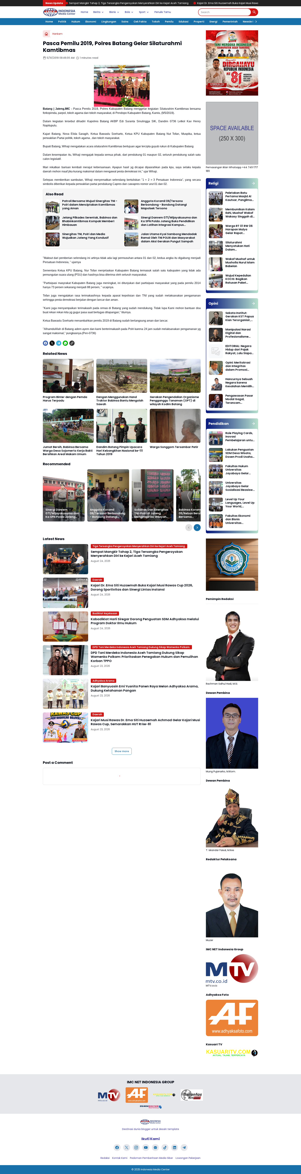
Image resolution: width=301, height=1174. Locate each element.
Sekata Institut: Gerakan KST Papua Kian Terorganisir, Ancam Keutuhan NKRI (239, 316)
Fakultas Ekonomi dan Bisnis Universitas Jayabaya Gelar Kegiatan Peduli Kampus (237, 519)
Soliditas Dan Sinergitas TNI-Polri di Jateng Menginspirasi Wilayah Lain (151, 513)
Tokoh (156, 21)
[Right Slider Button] (254, 21)
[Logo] (150, 1122)
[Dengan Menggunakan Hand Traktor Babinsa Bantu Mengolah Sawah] (121, 376)
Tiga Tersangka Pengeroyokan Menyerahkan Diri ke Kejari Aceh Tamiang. (139, 546)
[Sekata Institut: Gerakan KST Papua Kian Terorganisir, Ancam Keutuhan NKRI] (216, 318)
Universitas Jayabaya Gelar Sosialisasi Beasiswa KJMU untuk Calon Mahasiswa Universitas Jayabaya (240, 486)
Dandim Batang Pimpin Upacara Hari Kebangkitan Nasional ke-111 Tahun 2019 (119, 450)
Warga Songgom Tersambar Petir (174, 447)
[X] (52, 343)
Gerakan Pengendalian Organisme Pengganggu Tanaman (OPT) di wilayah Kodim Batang (174, 400)
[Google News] (155, 1147)
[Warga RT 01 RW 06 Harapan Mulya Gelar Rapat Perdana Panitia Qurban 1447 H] (216, 231)
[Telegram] (58, 343)
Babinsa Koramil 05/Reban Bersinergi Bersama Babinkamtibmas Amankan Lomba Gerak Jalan (195, 513)
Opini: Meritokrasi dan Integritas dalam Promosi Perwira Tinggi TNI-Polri (238, 366)
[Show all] (253, 183)
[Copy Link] (72, 343)
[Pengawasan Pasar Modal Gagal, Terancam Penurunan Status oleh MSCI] (216, 401)
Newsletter (250, 21)
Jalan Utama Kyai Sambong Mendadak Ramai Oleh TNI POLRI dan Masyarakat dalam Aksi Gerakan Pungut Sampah (169, 237)
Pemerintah (230, 21)
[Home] (46, 33)
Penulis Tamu (163, 12)
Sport (142, 12)
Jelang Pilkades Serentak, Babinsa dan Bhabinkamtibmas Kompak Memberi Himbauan (89, 221)
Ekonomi (90, 21)
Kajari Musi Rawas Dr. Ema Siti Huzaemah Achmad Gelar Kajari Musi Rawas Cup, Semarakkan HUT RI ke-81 (145, 722)
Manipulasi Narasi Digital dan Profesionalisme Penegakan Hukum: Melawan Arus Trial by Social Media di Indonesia (239, 333)
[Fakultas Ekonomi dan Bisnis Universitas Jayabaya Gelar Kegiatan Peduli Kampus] (216, 521)
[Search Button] (254, 12)
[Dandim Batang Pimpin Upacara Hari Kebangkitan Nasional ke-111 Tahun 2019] (121, 426)
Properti (199, 21)
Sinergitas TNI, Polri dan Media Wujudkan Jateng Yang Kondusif (85, 236)
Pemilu (169, 21)
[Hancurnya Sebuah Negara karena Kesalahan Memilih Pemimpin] (216, 384)
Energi (213, 21)
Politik (62, 21)
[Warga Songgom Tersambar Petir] (175, 426)
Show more (122, 751)
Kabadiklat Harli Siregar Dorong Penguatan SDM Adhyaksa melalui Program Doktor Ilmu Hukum (145, 621)
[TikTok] (164, 1147)
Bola (127, 12)
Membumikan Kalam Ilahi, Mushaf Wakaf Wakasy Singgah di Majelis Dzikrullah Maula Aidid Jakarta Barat (240, 213)
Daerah (97, 580)
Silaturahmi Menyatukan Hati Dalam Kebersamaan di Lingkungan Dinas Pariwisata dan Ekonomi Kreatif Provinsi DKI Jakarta (239, 246)
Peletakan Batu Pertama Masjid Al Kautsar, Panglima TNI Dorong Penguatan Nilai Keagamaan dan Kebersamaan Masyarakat (238, 196)
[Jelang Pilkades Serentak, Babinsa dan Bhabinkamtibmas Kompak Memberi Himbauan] (53, 223)
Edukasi (183, 21)
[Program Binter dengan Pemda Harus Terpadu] (68, 376)
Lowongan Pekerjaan (188, 1158)
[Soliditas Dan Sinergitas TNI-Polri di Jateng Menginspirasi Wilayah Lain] (152, 495)
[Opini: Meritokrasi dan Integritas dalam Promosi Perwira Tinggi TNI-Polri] (216, 368)
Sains (124, 21)
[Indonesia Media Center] (59, 12)
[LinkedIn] (174, 1147)
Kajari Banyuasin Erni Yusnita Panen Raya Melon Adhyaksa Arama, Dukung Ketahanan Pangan (145, 688)
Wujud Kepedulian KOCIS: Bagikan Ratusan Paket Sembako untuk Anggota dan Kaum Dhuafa (239, 279)
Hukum (75, 21)
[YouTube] (145, 1147)
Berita (96, 12)
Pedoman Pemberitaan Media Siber (151, 1158)
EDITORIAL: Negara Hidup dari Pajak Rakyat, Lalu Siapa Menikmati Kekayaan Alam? (238, 349)
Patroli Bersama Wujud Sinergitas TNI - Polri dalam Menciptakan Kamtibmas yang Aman (89, 204)
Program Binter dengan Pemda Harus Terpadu (65, 399)
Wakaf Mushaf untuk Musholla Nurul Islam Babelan (240, 262)
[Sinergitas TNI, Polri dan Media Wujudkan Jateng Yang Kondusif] (53, 239)
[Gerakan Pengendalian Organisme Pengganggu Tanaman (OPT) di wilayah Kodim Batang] (175, 376)
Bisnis (112, 12)
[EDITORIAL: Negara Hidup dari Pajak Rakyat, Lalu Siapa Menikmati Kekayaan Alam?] (216, 351)
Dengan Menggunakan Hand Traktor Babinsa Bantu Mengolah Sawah (119, 400)
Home (84, 12)
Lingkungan (108, 21)
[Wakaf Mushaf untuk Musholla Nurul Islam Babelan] (216, 264)
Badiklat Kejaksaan (104, 613)
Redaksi (105, 1158)
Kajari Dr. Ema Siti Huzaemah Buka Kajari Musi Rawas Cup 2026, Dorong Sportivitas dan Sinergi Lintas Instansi (192, 3)
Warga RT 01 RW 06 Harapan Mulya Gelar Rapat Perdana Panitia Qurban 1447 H (239, 229)
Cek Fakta (140, 21)
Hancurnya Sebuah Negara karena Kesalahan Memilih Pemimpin (239, 382)
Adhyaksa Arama (103, 680)
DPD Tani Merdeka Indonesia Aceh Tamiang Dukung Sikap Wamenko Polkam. (141, 647)
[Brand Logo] (109, 1095)
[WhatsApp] (65, 343)
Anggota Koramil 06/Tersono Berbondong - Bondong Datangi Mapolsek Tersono (164, 204)
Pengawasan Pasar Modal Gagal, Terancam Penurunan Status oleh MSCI (239, 399)
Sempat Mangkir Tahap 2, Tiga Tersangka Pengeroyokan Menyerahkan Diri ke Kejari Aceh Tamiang (137, 554)
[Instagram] (136, 1147)
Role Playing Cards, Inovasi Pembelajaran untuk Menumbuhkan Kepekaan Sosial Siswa (239, 436)
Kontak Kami (119, 1158)
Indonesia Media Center (155, 1169)
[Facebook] (45, 343)
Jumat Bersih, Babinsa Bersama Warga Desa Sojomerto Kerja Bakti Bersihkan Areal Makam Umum (67, 450)
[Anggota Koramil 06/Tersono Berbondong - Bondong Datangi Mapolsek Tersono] (131, 206)
